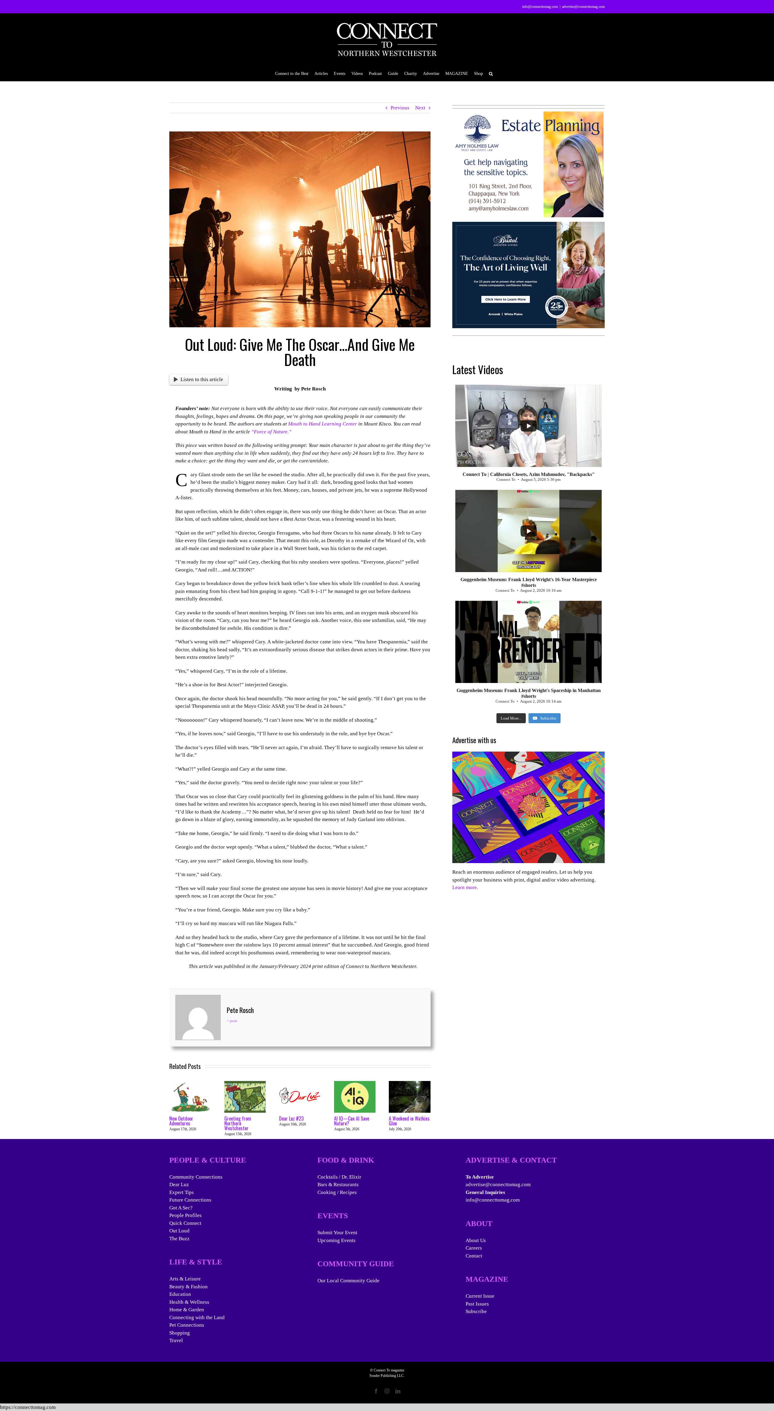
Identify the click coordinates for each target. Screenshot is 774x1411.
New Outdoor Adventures (181, 1121)
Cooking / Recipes (337, 1192)
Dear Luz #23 (291, 1118)
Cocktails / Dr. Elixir (339, 1177)
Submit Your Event (337, 1232)
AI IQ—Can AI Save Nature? (351, 1121)
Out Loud (179, 1231)
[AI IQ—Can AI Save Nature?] (355, 1084)
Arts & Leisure (185, 1279)
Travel (176, 1340)
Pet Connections (186, 1325)
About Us (476, 1240)
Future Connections (190, 1200)
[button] (491, 73)
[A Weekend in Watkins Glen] (410, 1084)
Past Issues (477, 1304)
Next (420, 108)
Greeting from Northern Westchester (237, 1123)
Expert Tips (181, 1192)
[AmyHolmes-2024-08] (527, 115)
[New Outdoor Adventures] (190, 1084)
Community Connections (196, 1177)
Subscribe (476, 1311)
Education (180, 1294)
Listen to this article (201, 379)
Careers (474, 1248)
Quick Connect (185, 1223)
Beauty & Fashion (188, 1287)
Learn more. (465, 887)
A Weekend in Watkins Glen (409, 1121)
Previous (400, 108)
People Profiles (185, 1215)
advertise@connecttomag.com (583, 7)
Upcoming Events (336, 1240)
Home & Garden (186, 1309)
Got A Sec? (181, 1208)
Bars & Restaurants (338, 1184)
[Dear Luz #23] (300, 1084)
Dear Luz (179, 1184)
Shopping (179, 1333)
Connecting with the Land (197, 1317)
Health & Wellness (189, 1302)
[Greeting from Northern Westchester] (245, 1084)
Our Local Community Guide (348, 1280)
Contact (474, 1256)
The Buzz (179, 1238)
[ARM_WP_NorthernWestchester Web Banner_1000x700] (528, 225)
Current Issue (480, 1296)
